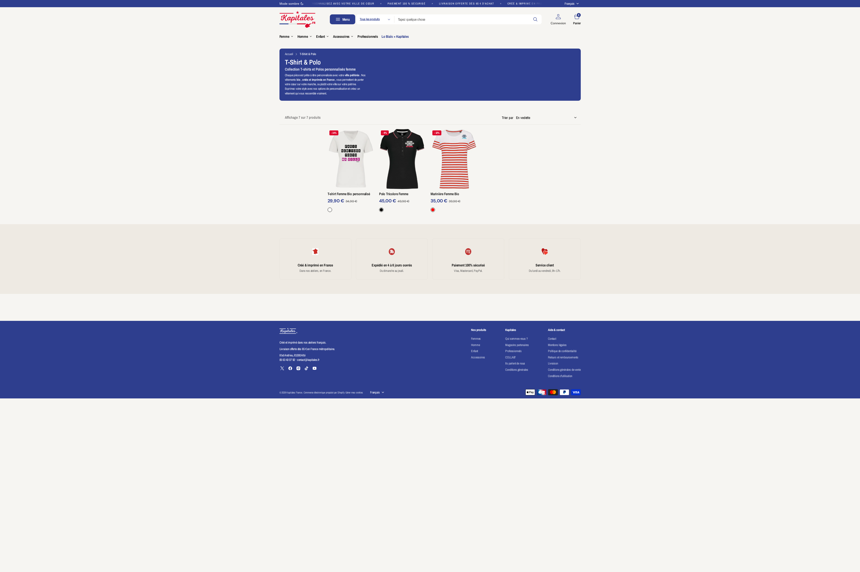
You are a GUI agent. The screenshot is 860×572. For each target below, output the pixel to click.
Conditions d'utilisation (560, 376)
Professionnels (513, 351)
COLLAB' (510, 357)
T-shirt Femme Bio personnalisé (349, 193)
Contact (552, 339)
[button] (558, 19)
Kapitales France (294, 392)
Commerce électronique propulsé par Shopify (324, 392)
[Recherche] (535, 19)
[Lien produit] (351, 159)
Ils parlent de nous (515, 363)
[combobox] (468, 19)
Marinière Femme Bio (445, 193)
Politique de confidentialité (562, 351)
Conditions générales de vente (564, 370)
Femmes (476, 339)
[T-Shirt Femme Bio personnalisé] (351, 202)
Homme (475, 345)
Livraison (553, 363)
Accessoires (478, 357)
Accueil (289, 54)
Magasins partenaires (517, 345)
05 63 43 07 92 (287, 360)
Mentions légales (557, 345)
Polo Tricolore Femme (393, 193)
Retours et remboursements (563, 357)
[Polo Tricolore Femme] (402, 202)
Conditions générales (516, 370)
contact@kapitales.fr (308, 360)
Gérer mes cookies (354, 392)
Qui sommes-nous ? (516, 339)
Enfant (474, 351)
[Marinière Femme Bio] (454, 202)
